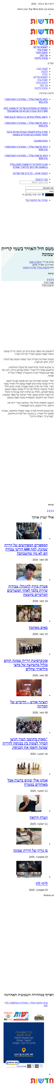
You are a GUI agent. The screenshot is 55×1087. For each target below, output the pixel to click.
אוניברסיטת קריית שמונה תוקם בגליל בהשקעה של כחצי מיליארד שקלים (29, 165)
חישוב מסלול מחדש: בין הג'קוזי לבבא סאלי (26, 117)
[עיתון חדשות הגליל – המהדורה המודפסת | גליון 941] (23, 1038)
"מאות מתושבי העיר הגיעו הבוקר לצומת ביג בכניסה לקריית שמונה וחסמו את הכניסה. (25, 743)
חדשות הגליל (43, 267)
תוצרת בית (43, 49)
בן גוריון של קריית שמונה (30, 850)
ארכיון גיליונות (41, 58)
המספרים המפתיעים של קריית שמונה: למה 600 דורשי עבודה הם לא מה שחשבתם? (26, 109)
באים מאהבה (41, 140)
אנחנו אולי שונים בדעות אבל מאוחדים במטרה (28, 782)
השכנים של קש (40, 47)
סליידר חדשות (29, 267)
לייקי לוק (42, 883)
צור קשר (44, 55)
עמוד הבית (49, 282)
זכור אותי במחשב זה (31, 194)
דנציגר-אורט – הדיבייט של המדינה (30, 173)
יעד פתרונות (7, 1085)
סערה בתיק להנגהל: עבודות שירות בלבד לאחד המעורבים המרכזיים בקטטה (27, 133)
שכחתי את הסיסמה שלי (37, 200)
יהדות (45, 44)
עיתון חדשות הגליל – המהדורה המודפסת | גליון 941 (26, 1004)
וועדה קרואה (39, 817)
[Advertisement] (44, 213)
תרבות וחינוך (42, 52)
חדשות (44, 41)
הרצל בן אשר (35, 262)
